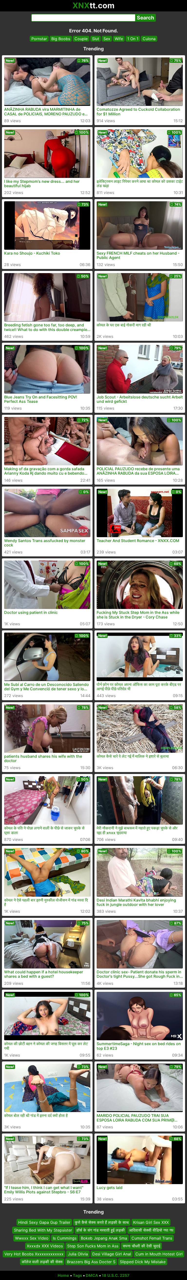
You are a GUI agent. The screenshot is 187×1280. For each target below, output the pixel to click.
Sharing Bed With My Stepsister (43, 1230)
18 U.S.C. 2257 (116, 1275)
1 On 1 (132, 38)
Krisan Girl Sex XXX (151, 1222)
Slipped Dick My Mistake (143, 1261)
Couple (81, 38)
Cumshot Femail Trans (151, 1238)
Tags (77, 1275)
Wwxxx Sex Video (31, 1238)
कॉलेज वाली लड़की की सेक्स (42, 1261)
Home (63, 1275)
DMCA (92, 1275)
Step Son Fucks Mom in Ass (92, 1245)
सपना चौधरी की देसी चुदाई (141, 1245)
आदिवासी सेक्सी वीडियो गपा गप (151, 1230)
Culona (149, 38)
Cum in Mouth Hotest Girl (159, 1253)
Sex (106, 38)
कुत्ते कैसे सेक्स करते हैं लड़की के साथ (102, 1222)
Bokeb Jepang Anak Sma (104, 1238)
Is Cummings (64, 1238)
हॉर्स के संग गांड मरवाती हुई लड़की (100, 1230)
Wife (119, 38)
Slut (95, 38)
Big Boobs (60, 38)
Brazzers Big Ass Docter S (91, 1261)
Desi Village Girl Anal (111, 1253)
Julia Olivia (78, 1253)
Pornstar (39, 38)
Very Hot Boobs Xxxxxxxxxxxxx (34, 1253)
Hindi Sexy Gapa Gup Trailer (44, 1222)
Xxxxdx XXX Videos (45, 1245)
